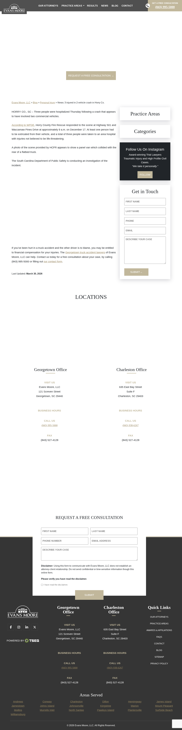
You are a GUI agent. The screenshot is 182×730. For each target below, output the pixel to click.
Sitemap (159, 657)
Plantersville (135, 710)
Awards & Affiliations (159, 630)
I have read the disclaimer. (56, 584)
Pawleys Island (105, 710)
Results (92, 6)
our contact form (53, 261)
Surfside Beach (164, 710)
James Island (163, 701)
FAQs (159, 637)
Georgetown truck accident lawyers (85, 252)
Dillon (105, 701)
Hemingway (134, 701)
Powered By (15, 640)
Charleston (76, 701)
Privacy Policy (159, 663)
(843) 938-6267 (131, 425)
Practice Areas (72, 6)
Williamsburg (18, 714)
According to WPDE (23, 125)
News (104, 6)
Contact (127, 6)
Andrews (18, 701)
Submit (135, 272)
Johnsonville (76, 705)
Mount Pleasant (164, 705)
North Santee (76, 710)
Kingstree (105, 705)
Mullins (18, 710)
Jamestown (18, 705)
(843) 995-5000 (165, 7)
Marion (135, 705)
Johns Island (47, 705)
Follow (145, 174)
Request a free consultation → (91, 75)
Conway (47, 701)
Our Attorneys (48, 6)
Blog (115, 6)
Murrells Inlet (47, 710)
